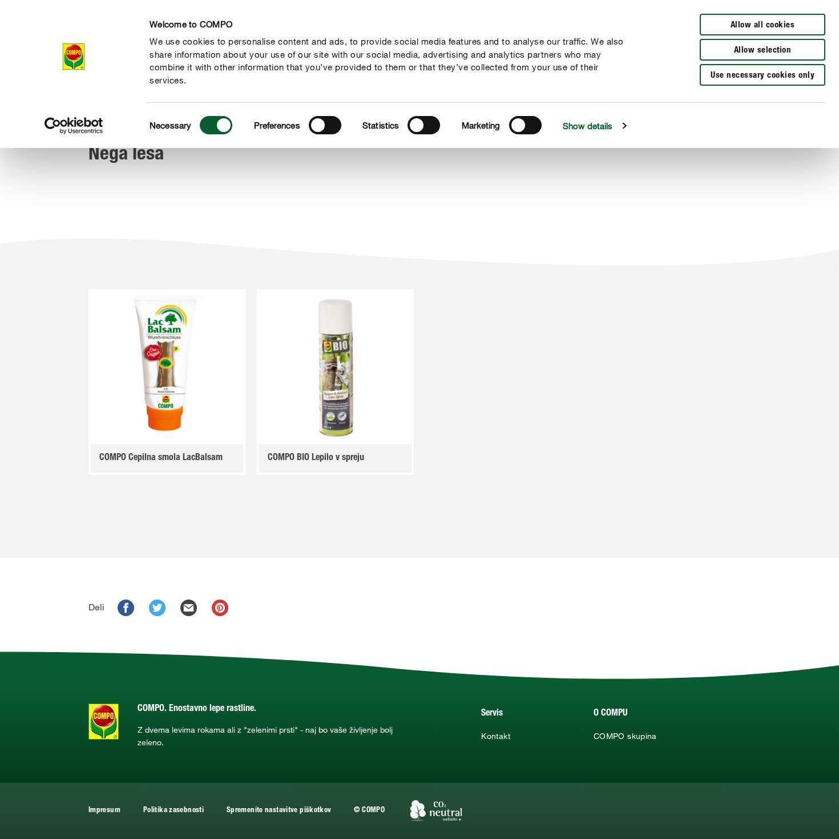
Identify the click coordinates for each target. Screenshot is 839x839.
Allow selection (763, 50)
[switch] (325, 125)
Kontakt (495, 736)
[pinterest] (220, 608)
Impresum (104, 810)
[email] (188, 608)
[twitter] (157, 608)
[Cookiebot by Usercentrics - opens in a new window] (74, 125)
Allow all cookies (763, 25)
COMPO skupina (625, 736)
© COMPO (369, 810)
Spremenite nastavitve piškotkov (279, 810)
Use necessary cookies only (762, 75)
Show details (587, 126)
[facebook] (126, 608)
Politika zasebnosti (173, 810)
